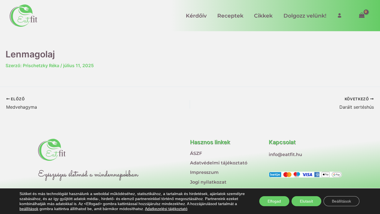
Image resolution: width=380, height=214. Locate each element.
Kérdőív (196, 15)
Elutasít (306, 201)
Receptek (230, 15)
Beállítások (341, 201)
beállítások (28, 208)
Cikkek (263, 15)
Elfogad (274, 201)
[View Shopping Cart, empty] (361, 15)
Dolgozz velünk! (304, 15)
